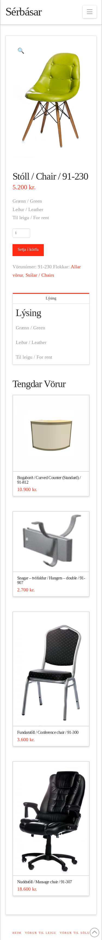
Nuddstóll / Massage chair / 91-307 (44, 882)
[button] (90, 11)
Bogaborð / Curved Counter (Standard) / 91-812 (49, 480)
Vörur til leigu (40, 932)
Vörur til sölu (75, 932)
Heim (17, 932)
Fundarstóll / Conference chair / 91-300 (48, 732)
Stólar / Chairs (40, 275)
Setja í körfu (28, 249)
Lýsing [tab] (51, 298)
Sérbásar (23, 11)
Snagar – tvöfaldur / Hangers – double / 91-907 (51, 580)
